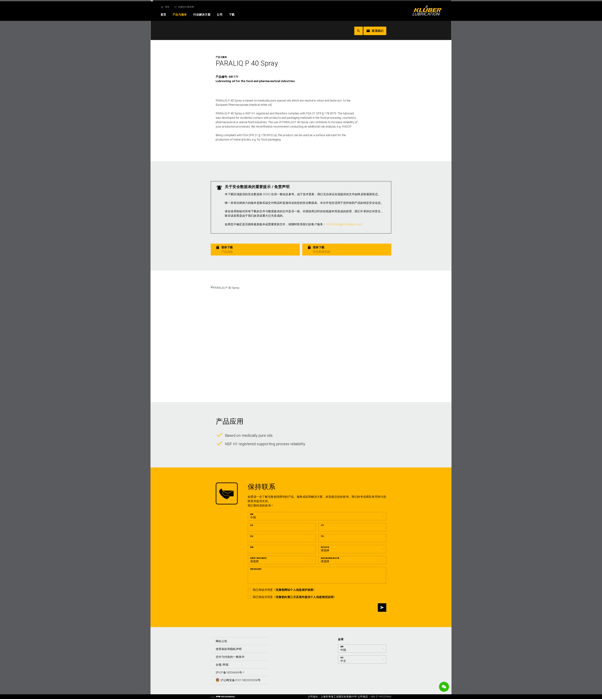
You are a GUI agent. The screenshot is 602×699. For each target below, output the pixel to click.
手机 (322, 536)
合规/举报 (222, 664)
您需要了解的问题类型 (258, 558)
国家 (251, 514)
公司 (322, 525)
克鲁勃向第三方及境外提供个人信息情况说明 (304, 597)
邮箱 (251, 547)
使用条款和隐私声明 (229, 649)
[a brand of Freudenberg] (223, 696)
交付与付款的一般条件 (230, 656)
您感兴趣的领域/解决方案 (330, 558)
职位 (251, 536)
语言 (342, 657)
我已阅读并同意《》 (284, 589)
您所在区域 (325, 547)
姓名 (251, 525)
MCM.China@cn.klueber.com (344, 224)
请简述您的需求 (256, 569)
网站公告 (221, 641)
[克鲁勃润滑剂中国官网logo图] (426, 10)
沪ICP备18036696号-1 (230, 672)
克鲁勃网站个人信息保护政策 (294, 589)
